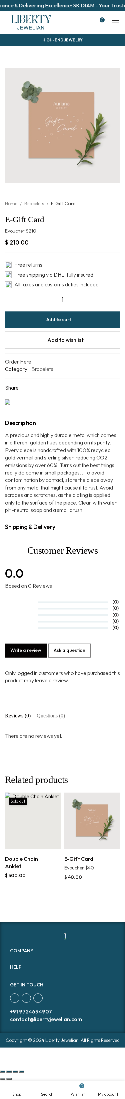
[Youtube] (38, 998)
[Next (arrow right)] (9, 1079)
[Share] (9, 1072)
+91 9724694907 (31, 1011)
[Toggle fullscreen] (15, 1072)
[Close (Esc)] (2, 1072)
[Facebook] (14, 998)
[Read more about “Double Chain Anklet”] (25, 841)
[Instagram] (26, 998)
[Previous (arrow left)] (2, 1079)
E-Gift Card (78, 858)
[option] (33, 836)
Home (11, 203)
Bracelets (34, 203)
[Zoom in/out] (21, 1072)
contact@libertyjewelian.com (46, 1019)
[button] (85, 841)
